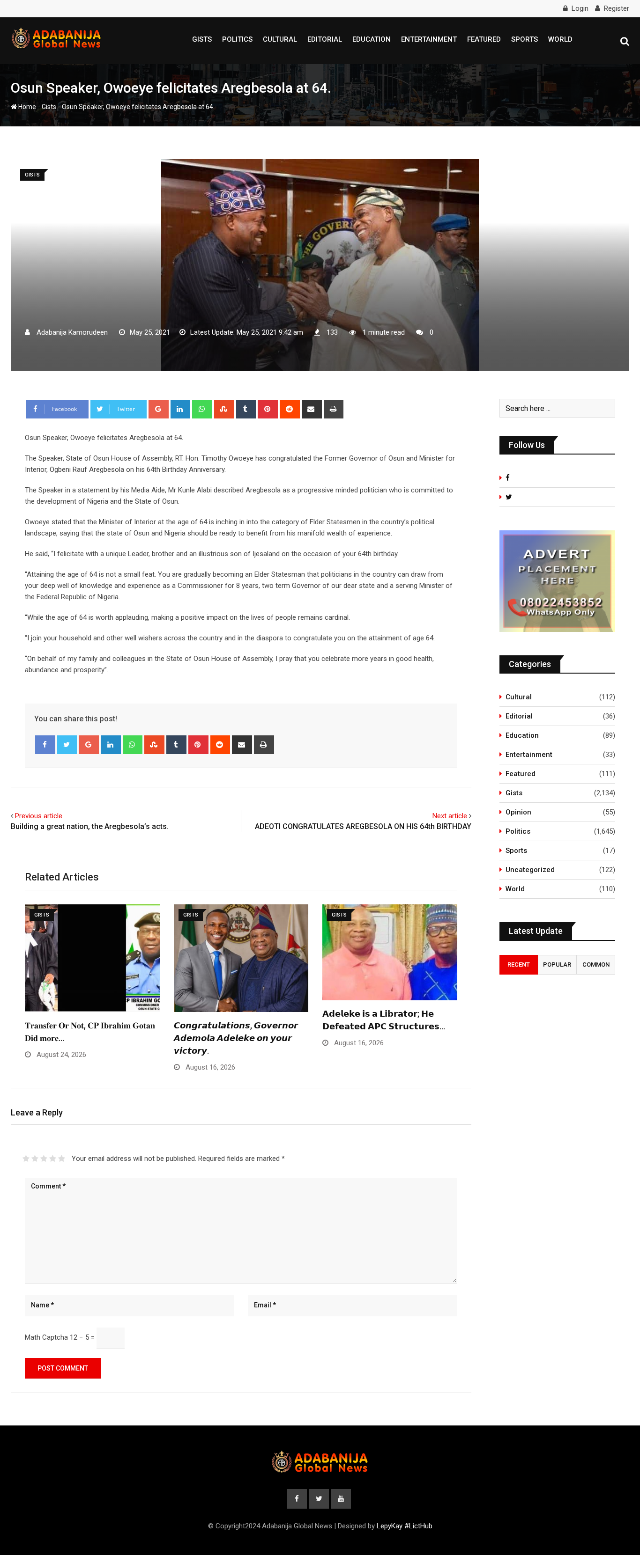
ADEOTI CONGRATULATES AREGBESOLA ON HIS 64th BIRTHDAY (363, 826)
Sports (524, 39)
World (560, 39)
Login (580, 8)
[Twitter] (67, 744)
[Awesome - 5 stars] (61, 1158)
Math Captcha (46, 1337)
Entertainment (429, 39)
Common (596, 964)
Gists (202, 39)
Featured (484, 39)
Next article (449, 816)
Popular (557, 964)
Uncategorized (530, 870)
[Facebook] (45, 744)
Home (26, 106)
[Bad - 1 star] (26, 1158)
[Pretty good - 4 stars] (52, 1158)
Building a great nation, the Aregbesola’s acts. (90, 826)
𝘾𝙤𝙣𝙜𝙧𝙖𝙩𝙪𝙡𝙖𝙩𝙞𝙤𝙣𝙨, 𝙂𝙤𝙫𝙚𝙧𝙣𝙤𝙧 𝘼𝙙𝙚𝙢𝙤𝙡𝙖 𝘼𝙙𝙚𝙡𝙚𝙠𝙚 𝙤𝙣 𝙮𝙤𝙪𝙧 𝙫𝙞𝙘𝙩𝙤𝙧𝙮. (236, 1038)
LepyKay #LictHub (404, 1526)
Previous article (38, 816)
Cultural (280, 39)
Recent (518, 964)
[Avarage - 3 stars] (43, 1158)
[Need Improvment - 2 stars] (34, 1158)
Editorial (324, 39)
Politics (237, 39)
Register (616, 8)
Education (371, 39)
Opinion (518, 812)
